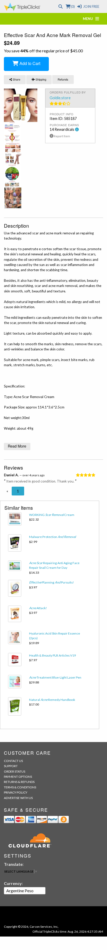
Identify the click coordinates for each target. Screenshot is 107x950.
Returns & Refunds (19, 782)
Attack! (38, 608)
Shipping (40, 79)
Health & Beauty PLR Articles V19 (52, 655)
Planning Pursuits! (51, 582)
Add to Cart (29, 63)
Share (16, 79)
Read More (17, 446)
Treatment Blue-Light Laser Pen (55, 677)
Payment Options (18, 777)
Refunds (63, 79)
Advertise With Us (18, 798)
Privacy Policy (15, 792)
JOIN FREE (91, 6)
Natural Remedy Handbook (52, 700)
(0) (73, 6)
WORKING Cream (51, 515)
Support (11, 766)
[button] (7, 491)
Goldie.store (60, 98)
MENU (89, 19)
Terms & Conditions (20, 787)
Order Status (14, 771)
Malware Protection (52, 537)
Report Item (61, 136)
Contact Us (13, 761)
